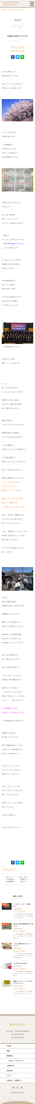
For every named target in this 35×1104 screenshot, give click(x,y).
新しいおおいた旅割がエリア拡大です (23, 879)
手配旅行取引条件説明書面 (17, 1092)
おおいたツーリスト (15, 1103)
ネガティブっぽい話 (17, 47)
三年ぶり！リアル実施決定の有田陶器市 (10, 879)
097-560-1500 (19, 1034)
